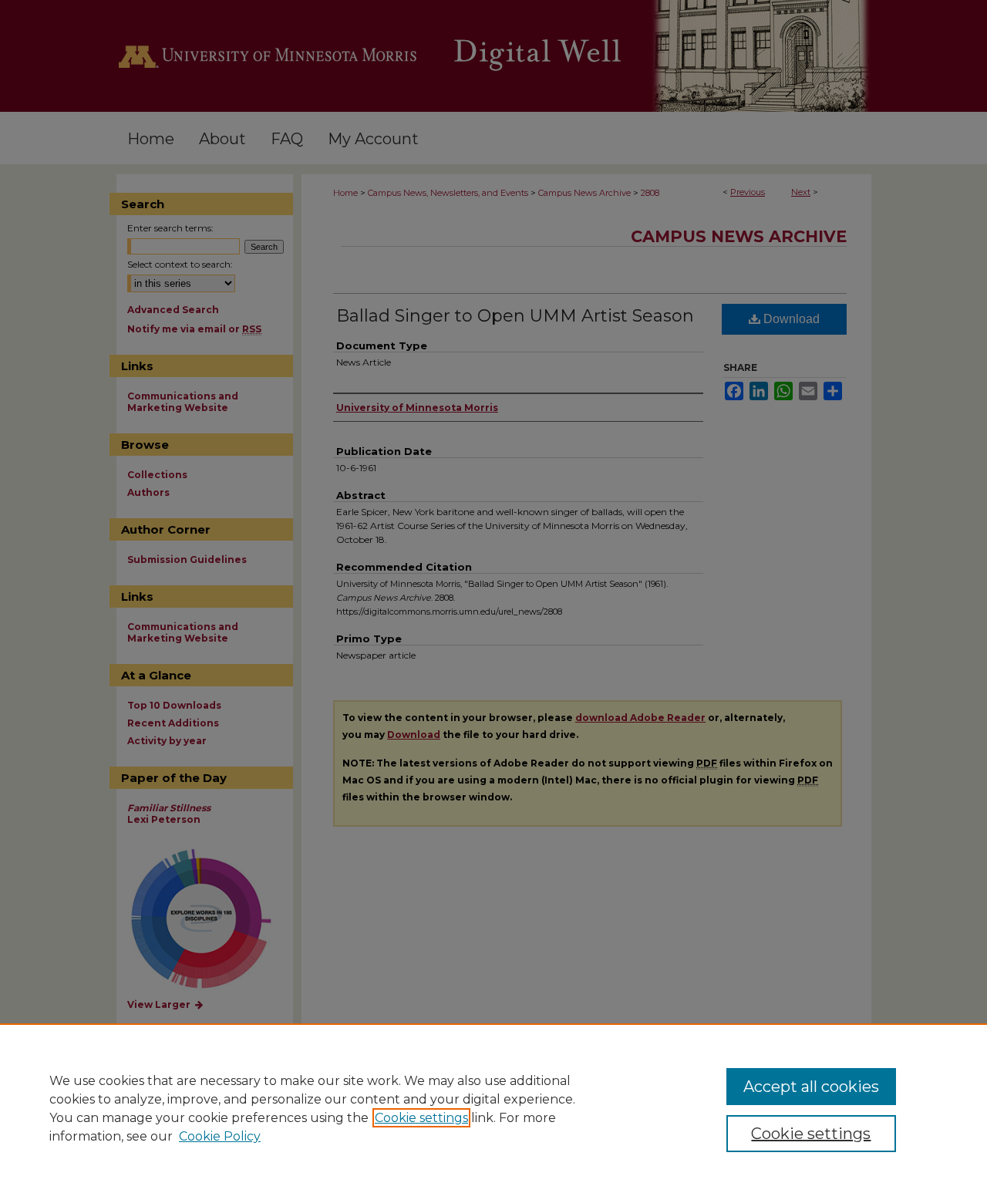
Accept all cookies (811, 1086)
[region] (493, 1108)
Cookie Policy (220, 1136)
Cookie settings (421, 1117)
